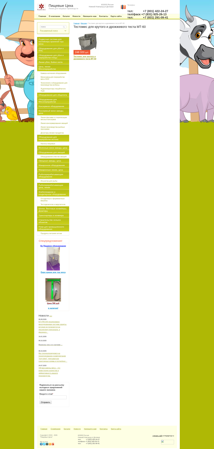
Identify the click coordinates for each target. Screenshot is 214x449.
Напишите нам (90, 429)
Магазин (84, 23)
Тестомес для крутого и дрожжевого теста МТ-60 (85, 57)
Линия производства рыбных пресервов (53, 128)
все (50, 316)
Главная (76, 23)
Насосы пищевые (48, 144)
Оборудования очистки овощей (54, 157)
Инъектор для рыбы (49, 181)
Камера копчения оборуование (53, 73)
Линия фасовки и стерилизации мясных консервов (54, 118)
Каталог (67, 429)
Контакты (104, 429)
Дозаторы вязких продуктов (52, 133)
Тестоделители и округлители (53, 204)
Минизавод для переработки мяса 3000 (53, 78)
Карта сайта (116, 429)
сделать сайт (157, 436)
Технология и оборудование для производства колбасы (54, 84)
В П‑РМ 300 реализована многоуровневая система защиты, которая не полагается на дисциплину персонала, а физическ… (53, 327)
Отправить (45, 402)
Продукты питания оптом (51, 233)
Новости (77, 429)
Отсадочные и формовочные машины (53, 200)
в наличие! (53, 308)
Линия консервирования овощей (54, 123)
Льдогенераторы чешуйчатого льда (53, 90)
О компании (55, 429)
